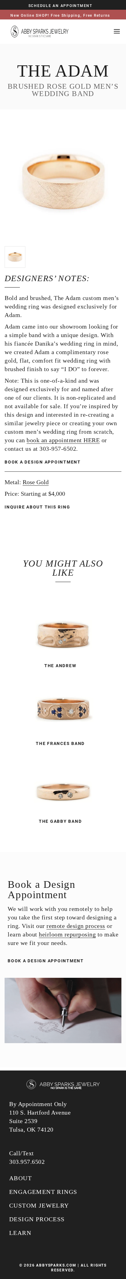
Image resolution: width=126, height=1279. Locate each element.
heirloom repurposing (67, 934)
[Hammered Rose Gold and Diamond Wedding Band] (63, 783)
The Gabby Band (60, 821)
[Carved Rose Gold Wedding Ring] (63, 627)
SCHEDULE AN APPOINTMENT (60, 6)
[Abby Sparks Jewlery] (63, 1085)
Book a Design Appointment (43, 462)
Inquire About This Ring (38, 507)
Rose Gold (36, 482)
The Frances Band (60, 743)
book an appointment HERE (63, 440)
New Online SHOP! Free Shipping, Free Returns (60, 15)
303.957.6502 (27, 1161)
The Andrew (60, 665)
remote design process (75, 925)
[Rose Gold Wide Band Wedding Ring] (63, 705)
